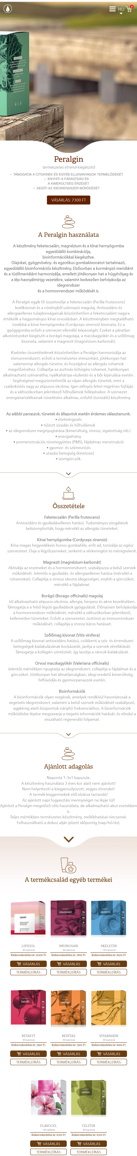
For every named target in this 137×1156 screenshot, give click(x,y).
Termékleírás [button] (28, 972)
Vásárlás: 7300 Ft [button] (68, 200)
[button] (28, 918)
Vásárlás (31, 964)
